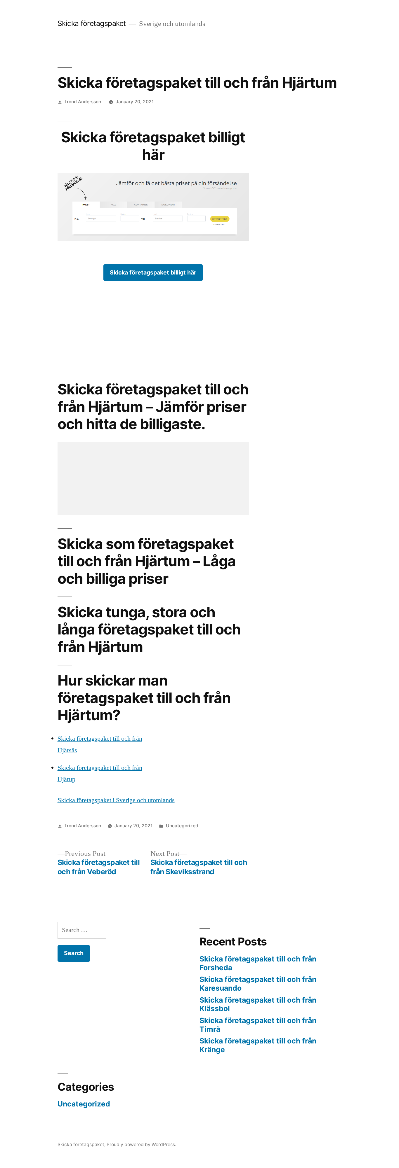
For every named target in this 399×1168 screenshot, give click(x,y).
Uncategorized (182, 825)
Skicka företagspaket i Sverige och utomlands (116, 800)
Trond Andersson (82, 101)
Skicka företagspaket (92, 23)
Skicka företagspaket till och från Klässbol (258, 1004)
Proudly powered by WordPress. (141, 1144)
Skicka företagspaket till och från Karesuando (258, 983)
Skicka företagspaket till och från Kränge (258, 1045)
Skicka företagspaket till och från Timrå (258, 1025)
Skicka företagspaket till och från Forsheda (258, 963)
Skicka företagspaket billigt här (153, 272)
